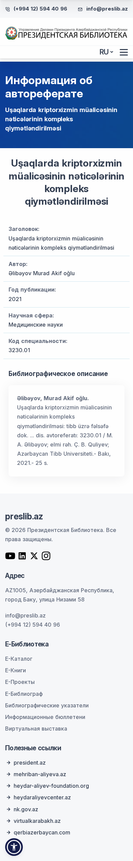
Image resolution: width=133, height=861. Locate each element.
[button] (14, 847)
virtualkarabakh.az (37, 820)
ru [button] (104, 52)
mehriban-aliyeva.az (40, 774)
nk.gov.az (26, 809)
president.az (30, 762)
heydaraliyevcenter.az (42, 797)
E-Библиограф (24, 693)
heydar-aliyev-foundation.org (51, 785)
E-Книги (15, 670)
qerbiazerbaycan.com (42, 832)
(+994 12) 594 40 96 (40, 8)
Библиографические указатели (47, 705)
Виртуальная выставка (36, 728)
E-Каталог (18, 658)
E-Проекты (20, 681)
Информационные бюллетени (45, 717)
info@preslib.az (107, 8)
